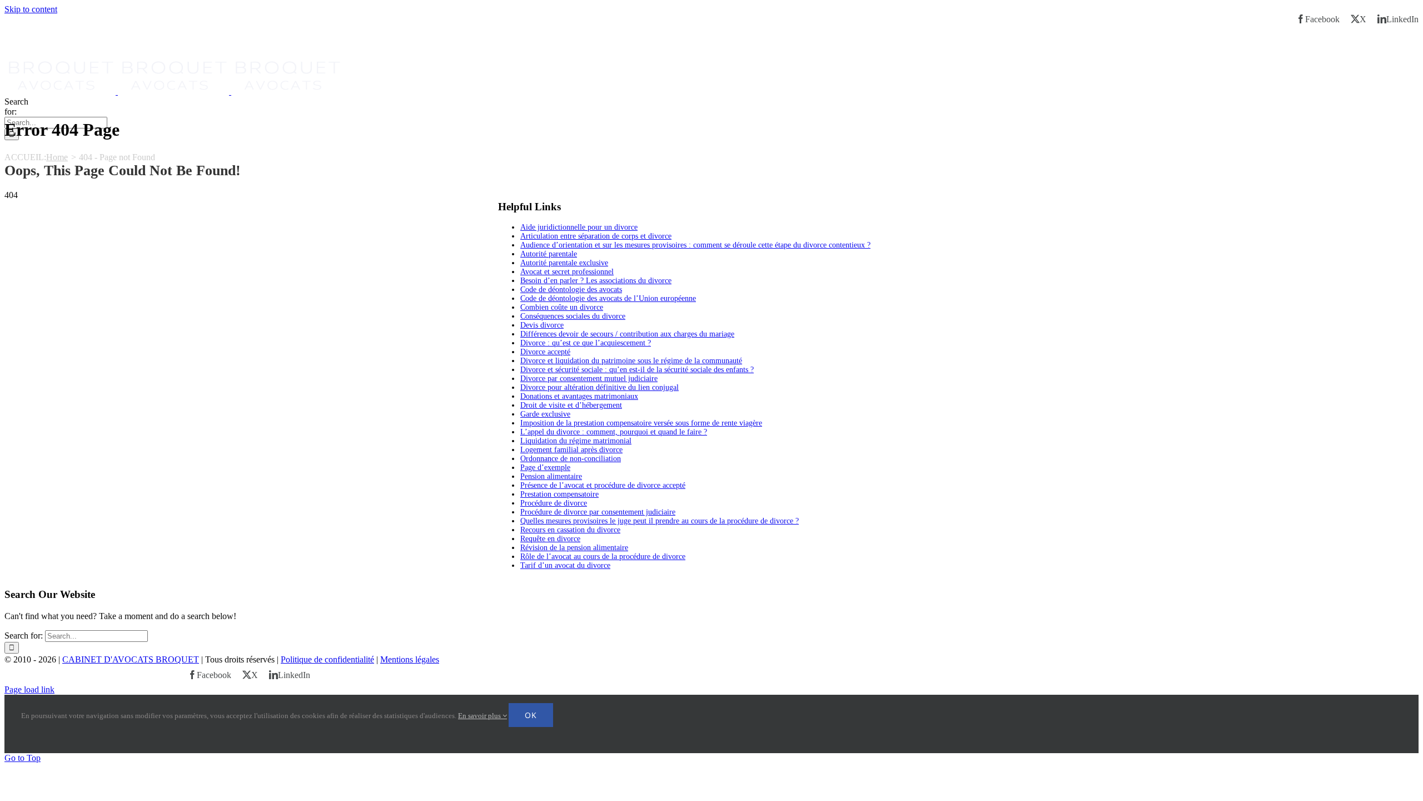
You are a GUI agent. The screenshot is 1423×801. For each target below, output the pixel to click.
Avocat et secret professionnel (567, 272)
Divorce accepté (545, 352)
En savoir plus (480, 715)
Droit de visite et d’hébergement (571, 405)
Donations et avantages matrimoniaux (579, 396)
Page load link (29, 689)
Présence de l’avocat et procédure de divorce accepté (602, 485)
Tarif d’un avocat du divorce (565, 565)
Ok (531, 715)
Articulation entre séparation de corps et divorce (595, 236)
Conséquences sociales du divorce (572, 316)
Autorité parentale (548, 254)
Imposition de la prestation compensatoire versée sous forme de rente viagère (641, 423)
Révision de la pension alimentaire (574, 547)
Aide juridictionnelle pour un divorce (579, 227)
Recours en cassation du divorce (570, 530)
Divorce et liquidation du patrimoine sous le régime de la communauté (631, 361)
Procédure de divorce (553, 503)
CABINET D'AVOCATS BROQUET (130, 659)
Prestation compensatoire (559, 494)
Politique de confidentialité (327, 659)
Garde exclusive (545, 414)
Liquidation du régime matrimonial (575, 441)
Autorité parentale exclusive (564, 263)
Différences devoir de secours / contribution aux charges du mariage (627, 334)
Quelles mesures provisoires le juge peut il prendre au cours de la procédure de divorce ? (659, 521)
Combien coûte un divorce (561, 307)
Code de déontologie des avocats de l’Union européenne (608, 298)
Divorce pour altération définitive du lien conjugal (599, 387)
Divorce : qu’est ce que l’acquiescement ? (585, 343)
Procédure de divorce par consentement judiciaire (597, 512)
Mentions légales (409, 659)
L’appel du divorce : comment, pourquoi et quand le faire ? (613, 432)
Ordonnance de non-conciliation (570, 458)
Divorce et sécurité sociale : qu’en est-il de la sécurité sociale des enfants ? (637, 369)
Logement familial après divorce (571, 450)
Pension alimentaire (551, 476)
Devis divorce (542, 325)
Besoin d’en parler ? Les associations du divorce (595, 280)
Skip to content (30, 9)
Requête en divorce (550, 539)
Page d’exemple (545, 467)
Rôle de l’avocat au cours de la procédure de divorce (602, 556)
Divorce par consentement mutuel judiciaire (589, 378)
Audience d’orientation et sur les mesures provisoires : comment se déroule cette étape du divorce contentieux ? (695, 245)
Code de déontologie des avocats (571, 289)
